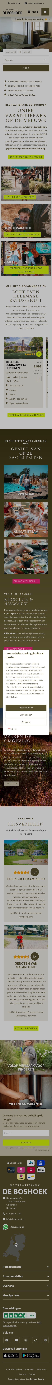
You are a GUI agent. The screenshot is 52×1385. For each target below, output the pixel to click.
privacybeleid (11, 697)
